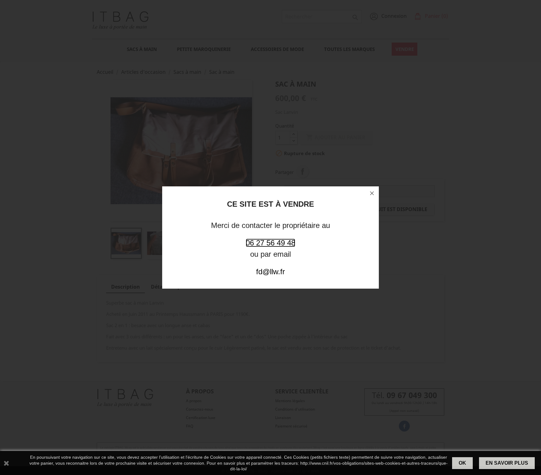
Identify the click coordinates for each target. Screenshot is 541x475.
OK (462, 463)
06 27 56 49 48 (270, 243)
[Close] (372, 193)
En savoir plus (507, 463)
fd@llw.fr (270, 271)
